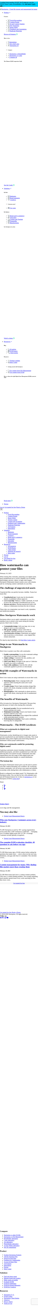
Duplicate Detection (14, 525)
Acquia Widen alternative (11, 1245)
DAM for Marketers (10, 1283)
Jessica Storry (4, 804)
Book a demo (8, 560)
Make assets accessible (11, 1280)
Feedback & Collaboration (12, 1260)
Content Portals (12, 516)
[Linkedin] (0, 918)
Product (6, 12)
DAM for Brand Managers (12, 1285)
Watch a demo (8, 338)
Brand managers (13, 534)
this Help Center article (28, 640)
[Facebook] (2, 918)
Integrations (11, 528)
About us (7, 1300)
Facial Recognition (13, 514)
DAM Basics (12, 548)
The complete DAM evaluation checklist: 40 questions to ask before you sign (17, 843)
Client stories (12, 549)
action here (16, 778)
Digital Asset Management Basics (14, 816)
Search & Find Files (10, 1258)
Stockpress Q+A (9, 1295)
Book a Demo (20, 507)
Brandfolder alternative (11, 1238)
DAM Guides (8, 1296)
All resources (12, 546)
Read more (7, 500)
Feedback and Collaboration (16, 523)
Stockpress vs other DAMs (12, 1235)
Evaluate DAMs (9, 1282)
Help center (11, 553)
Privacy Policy (8, 1302)
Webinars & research (14, 551)
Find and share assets (10, 1276)
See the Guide (8, 185)
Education (11, 541)
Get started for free (10, 507)
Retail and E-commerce (15, 537)
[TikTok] (5, 918)
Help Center (7, 1269)
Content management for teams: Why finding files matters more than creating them (18, 866)
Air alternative (8, 1242)
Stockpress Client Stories (11, 1298)
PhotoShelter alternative (11, 1244)
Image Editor (12, 518)
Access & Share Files (10, 1262)
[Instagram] (3, 918)
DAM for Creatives (10, 1287)
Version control (12, 520)
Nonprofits (11, 539)
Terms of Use (8, 1303)
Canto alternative (9, 1240)
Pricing (6, 504)
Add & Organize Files (11, 1257)
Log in (2, 507)
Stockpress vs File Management (13, 1237)
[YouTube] (7, 918)
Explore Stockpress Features (12, 1255)
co (32, 777)
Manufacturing (12, 542)
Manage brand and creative (12, 1278)
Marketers (11, 532)
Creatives (11, 535)
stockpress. (27, 777)
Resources (7, 341)
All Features (11, 527)
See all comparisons (10, 1247)
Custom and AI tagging (15, 521)
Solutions (7, 188)
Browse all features (10, 34)
